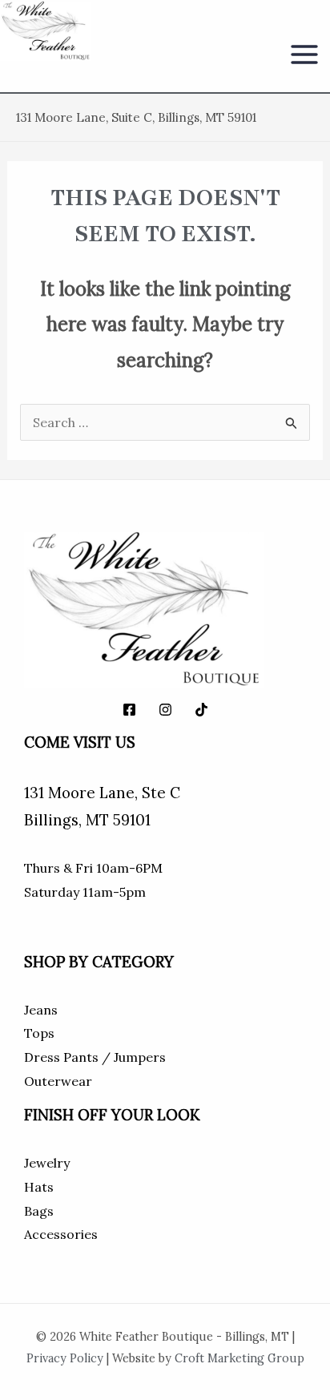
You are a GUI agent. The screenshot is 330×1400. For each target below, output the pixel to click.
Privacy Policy (64, 1358)
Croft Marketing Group (239, 1358)
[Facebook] (129, 709)
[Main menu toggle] (304, 54)
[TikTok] (201, 709)
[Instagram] (165, 709)
